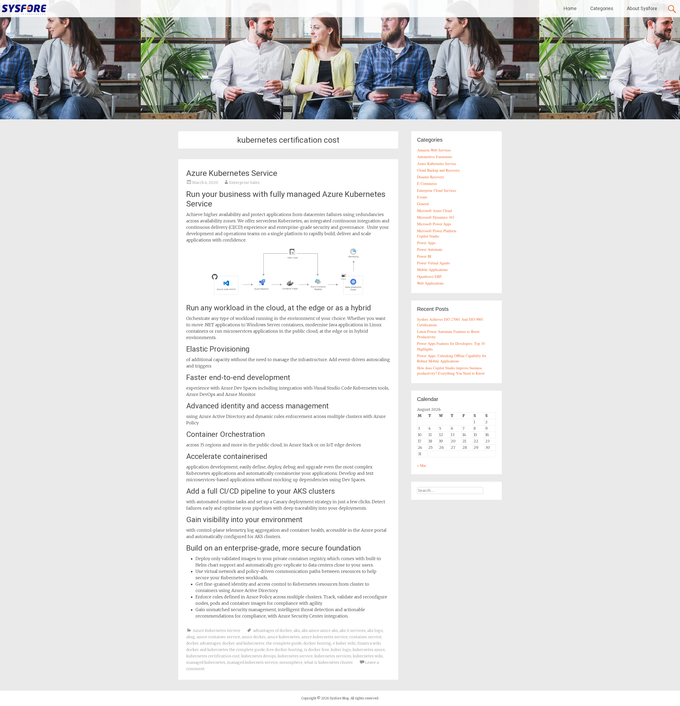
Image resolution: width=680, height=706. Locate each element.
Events (422, 197)
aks (297, 630)
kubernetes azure (368, 649)
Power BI (424, 256)
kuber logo (341, 649)
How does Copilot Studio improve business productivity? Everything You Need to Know (451, 370)
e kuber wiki (344, 643)
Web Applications (430, 283)
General (423, 203)
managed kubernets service (252, 662)
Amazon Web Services (434, 150)
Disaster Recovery (430, 176)
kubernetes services (332, 656)
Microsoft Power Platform (436, 230)
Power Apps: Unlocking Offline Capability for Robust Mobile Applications (451, 358)
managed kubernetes (205, 662)
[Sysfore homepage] (24, 9)
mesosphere (291, 662)
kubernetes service (295, 656)
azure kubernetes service (324, 637)
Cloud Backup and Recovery (438, 170)
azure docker (254, 637)
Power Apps (426, 242)
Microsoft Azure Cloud (434, 210)
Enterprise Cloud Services (436, 190)
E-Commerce (427, 183)
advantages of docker (272, 630)
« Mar (421, 465)
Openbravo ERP (429, 276)
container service (365, 637)
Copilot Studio (428, 236)
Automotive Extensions (434, 156)
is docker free (316, 649)
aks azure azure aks (319, 630)
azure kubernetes (283, 637)
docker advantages (203, 643)
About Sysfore (642, 8)
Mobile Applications (432, 269)
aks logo (375, 630)
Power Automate (429, 249)
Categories (601, 8)
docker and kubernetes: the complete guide (262, 643)
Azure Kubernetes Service (231, 173)
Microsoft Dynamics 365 (435, 217)
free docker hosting (284, 649)
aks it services (352, 630)
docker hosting (317, 643)
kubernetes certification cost (213, 656)
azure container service (218, 637)
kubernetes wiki (368, 656)
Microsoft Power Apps (434, 223)
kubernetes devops (258, 656)
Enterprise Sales (244, 182)
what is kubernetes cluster (328, 662)
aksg (190, 637)
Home (570, 8)
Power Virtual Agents (433, 262)
